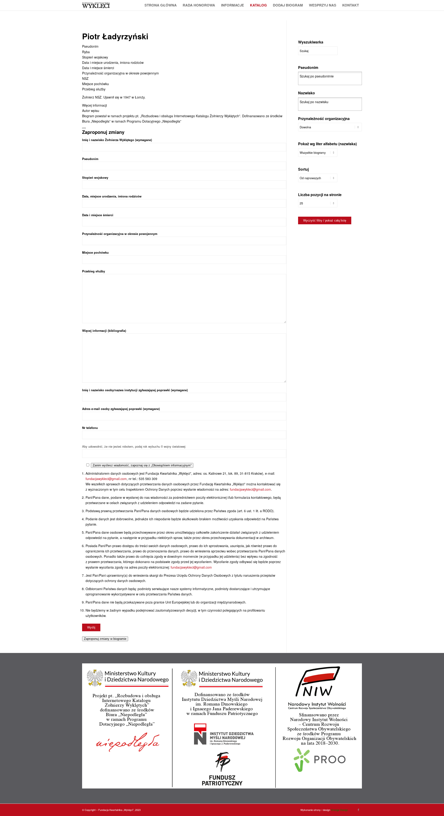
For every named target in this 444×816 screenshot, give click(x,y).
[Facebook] (358, 809)
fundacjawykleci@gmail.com (106, 478)
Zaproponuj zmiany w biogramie (105, 638)
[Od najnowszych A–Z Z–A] (317, 180)
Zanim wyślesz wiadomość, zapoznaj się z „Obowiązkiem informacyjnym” (142, 465)
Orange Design (339, 810)
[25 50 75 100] (317, 205)
